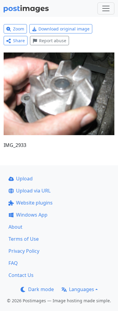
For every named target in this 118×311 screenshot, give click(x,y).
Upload (24, 178)
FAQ (13, 263)
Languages (81, 289)
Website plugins (34, 202)
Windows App (32, 214)
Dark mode (41, 289)
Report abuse (52, 40)
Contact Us (21, 275)
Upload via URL (33, 190)
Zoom (18, 29)
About (15, 227)
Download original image (64, 29)
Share (19, 40)
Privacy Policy (23, 251)
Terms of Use (23, 239)
